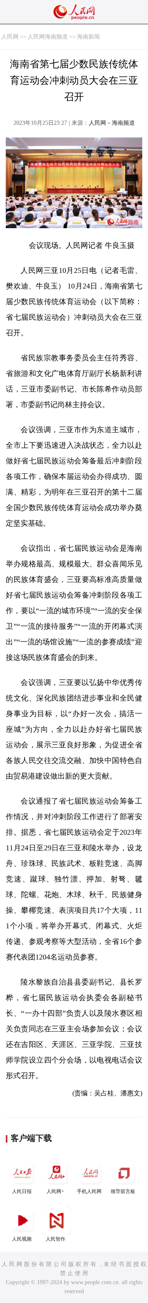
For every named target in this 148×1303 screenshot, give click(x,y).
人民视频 (22, 1239)
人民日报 (22, 1191)
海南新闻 (88, 37)
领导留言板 (123, 1191)
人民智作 (55, 1239)
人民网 (9, 37)
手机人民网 (89, 1191)
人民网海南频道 (48, 37)
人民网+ (55, 1191)
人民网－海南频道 (112, 123)
